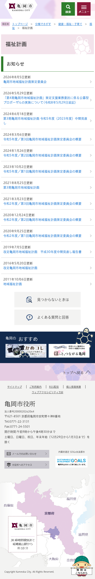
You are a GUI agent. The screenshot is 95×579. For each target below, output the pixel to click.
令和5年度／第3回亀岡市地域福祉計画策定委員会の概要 (42, 139)
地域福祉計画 (12, 284)
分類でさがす (43, 24)
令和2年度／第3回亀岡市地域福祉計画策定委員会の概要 (42, 203)
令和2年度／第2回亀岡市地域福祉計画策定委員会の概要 (42, 219)
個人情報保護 (73, 387)
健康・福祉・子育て (70, 24)
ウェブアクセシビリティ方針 (47, 392)
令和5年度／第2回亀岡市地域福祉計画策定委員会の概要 (42, 155)
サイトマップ (14, 387)
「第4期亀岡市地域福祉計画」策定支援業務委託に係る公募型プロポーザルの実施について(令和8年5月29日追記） (46, 100)
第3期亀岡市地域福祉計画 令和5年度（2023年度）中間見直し (45, 121)
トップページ (20, 24)
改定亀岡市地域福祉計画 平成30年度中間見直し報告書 (42, 251)
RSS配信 (54, 387)
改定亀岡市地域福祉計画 (20, 267)
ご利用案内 (35, 387)
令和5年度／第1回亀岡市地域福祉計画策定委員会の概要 (42, 171)
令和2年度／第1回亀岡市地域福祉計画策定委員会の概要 (42, 235)
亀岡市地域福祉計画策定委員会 (25, 81)
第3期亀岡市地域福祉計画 (21, 187)
